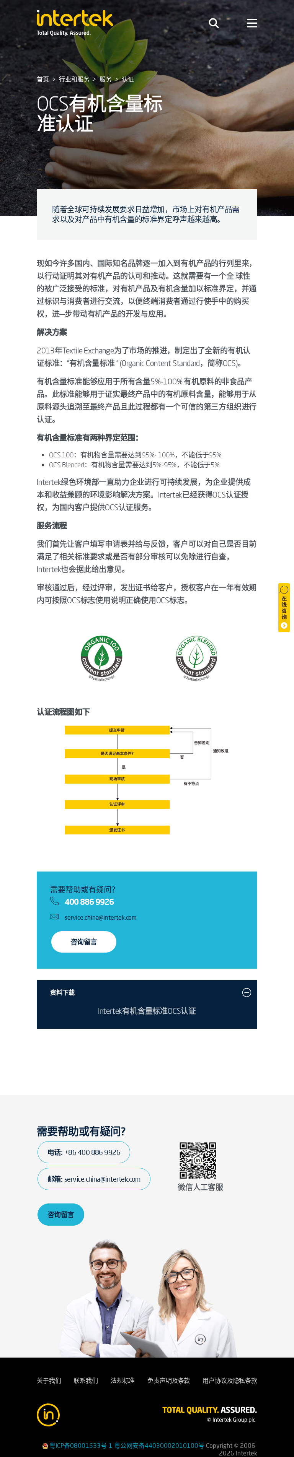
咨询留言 (83, 942)
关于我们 (49, 1380)
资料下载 (62, 992)
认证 (128, 79)
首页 (43, 79)
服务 (106, 79)
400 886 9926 (89, 902)
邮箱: (93, 1179)
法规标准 (123, 1380)
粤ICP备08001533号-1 (81, 1445)
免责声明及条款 (168, 1380)
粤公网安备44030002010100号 (159, 1445)
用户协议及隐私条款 (230, 1380)
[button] (246, 992)
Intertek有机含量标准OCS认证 (147, 1011)
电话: (83, 1152)
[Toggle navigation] (214, 23)
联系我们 (86, 1380)
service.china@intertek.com (101, 917)
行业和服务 (74, 79)
